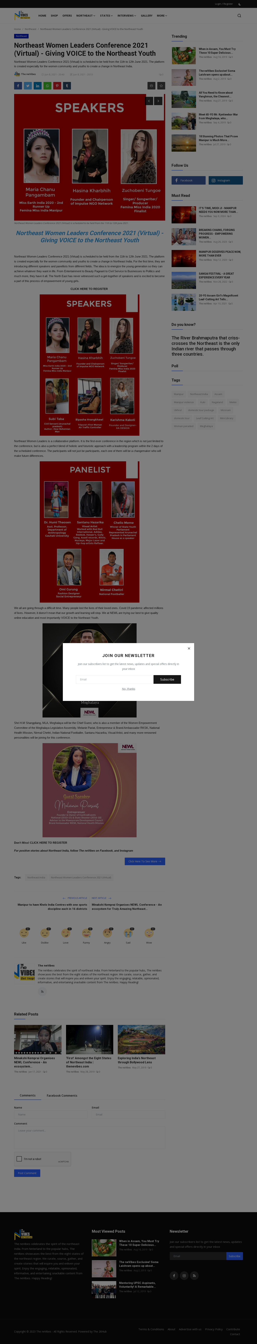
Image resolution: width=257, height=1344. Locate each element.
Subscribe (167, 679)
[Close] (189, 648)
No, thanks (128, 689)
